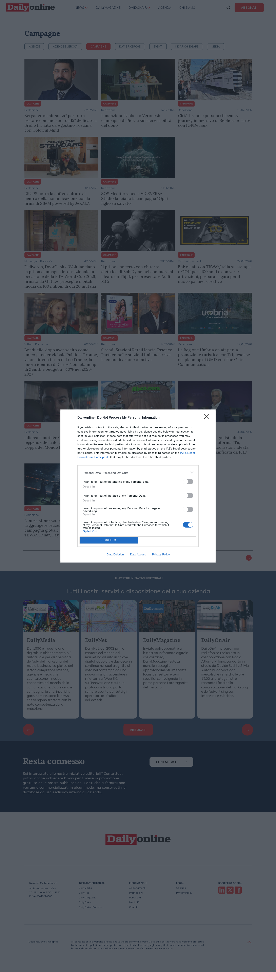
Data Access (138, 554)
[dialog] (138, 486)
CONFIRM (108, 540)
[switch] (188, 481)
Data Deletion (115, 554)
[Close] (208, 418)
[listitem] (138, 473)
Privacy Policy (161, 554)
